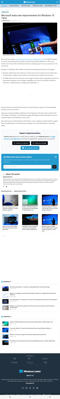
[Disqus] (30, 260)
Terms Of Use (31, 394)
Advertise (12, 394)
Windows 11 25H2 (37, 5)
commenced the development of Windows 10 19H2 (30, 59)
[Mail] (26, 388)
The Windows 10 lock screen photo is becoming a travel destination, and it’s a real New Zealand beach (30, 228)
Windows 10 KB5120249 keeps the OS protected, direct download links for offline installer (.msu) (30, 208)
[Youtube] (37, 388)
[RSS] (30, 388)
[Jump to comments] (30, 397)
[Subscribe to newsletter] (50, 397)
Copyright (24, 394)
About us (7, 394)
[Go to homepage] (10, 397)
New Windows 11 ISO (50, 5)
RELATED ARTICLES (6, 191)
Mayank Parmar (6, 20)
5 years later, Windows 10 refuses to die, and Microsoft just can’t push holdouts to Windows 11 (50, 208)
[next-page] (5, 236)
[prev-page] (3, 236)
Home (2, 9)
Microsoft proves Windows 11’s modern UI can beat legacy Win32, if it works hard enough (30, 287)
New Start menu (25, 5)
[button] (57, 2)
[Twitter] (4, 186)
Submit (54, 167)
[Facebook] (23, 388)
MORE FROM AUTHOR (20, 191)
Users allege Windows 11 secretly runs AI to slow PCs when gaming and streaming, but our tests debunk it (33, 299)
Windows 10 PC (5, 12)
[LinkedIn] (7, 186)
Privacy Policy (38, 394)
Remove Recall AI (14, 5)
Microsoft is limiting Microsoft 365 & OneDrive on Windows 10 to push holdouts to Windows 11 (10, 208)
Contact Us (18, 394)
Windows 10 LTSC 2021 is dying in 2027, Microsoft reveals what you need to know (9, 228)
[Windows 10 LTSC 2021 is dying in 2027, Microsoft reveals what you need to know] (10, 219)
